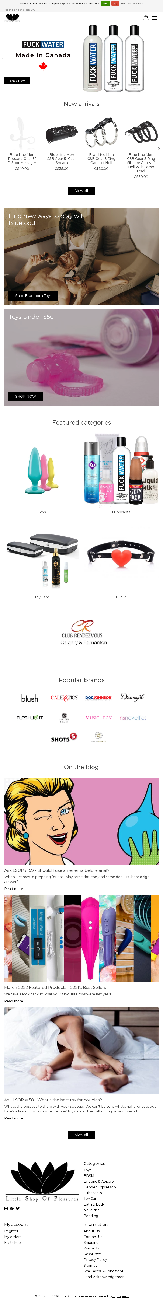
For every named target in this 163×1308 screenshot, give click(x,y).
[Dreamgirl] (133, 698)
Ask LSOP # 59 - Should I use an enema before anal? (57, 870)
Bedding (91, 1216)
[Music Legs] (99, 718)
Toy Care (41, 597)
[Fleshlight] (30, 718)
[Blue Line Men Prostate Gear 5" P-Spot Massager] (22, 132)
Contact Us (93, 1237)
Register (11, 1231)
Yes (105, 3)
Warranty (91, 1248)
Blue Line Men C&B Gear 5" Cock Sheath (62, 159)
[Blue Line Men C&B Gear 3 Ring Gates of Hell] (101, 132)
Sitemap (91, 1265)
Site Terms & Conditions (103, 1271)
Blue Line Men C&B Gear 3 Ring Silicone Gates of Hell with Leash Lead (141, 163)
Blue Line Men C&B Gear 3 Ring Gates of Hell (101, 159)
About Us (92, 1231)
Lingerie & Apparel (99, 1181)
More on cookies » (132, 3)
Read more (13, 889)
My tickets (12, 1243)
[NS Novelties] (133, 718)
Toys (42, 512)
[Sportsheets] (99, 737)
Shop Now (17, 80)
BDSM (121, 597)
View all (81, 191)
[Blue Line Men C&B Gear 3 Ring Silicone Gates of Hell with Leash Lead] (141, 132)
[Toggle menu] (154, 18)
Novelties (91, 1210)
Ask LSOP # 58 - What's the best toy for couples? (53, 1099)
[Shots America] (64, 737)
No (115, 3)
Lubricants (121, 512)
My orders (12, 1237)
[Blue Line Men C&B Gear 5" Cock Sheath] (61, 132)
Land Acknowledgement (105, 1277)
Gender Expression (100, 1187)
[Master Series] (64, 718)
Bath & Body (94, 1204)
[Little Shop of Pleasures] (12, 17)
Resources (92, 1254)
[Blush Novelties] (30, 698)
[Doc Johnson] (99, 698)
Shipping (91, 1243)
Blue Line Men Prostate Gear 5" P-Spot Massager (22, 159)
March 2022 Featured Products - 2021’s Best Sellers (55, 987)
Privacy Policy (95, 1260)
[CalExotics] (64, 698)
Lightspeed (120, 1296)
